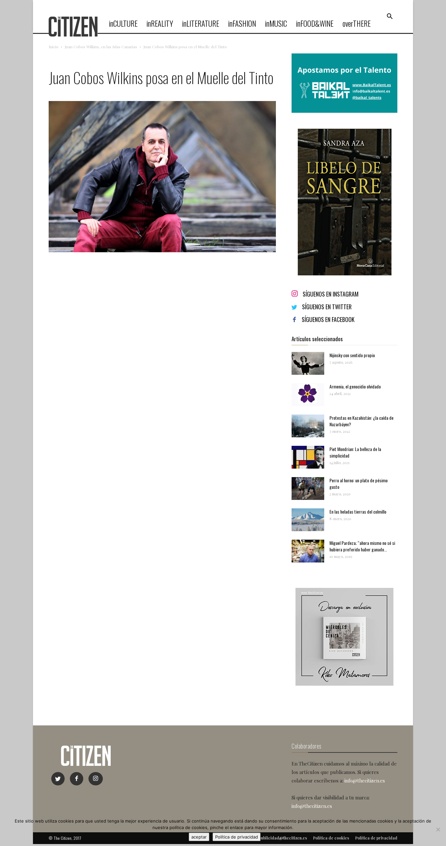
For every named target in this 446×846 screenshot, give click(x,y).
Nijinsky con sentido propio (352, 355)
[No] (438, 829)
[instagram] (95, 778)
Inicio (53, 46)
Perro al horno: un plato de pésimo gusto (358, 483)
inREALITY (160, 23)
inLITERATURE (200, 23)
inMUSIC (276, 23)
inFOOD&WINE (314, 23)
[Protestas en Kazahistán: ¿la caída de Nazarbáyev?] (308, 426)
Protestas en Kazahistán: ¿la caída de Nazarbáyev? (361, 421)
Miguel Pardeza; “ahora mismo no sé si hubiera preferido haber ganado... (362, 546)
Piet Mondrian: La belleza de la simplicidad (355, 452)
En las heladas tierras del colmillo (357, 511)
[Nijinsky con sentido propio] (308, 363)
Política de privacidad (236, 836)
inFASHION (242, 23)
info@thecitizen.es (364, 780)
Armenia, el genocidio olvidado (355, 386)
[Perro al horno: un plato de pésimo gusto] (308, 488)
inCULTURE (123, 23)
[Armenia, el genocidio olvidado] (308, 394)
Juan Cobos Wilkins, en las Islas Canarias (101, 46)
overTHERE (356, 23)
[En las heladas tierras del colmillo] (308, 519)
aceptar (199, 836)
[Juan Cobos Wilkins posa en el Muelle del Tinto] (162, 250)
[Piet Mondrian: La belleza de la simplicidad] (308, 457)
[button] (389, 16)
